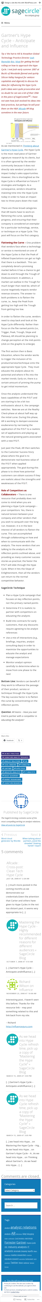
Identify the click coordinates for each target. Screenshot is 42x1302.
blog (18, 61)
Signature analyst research (16, 757)
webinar (26, 1263)
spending (22, 1259)
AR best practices (11, 754)
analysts (8, 1234)
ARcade (22, 108)
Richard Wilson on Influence (26, 985)
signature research (12, 783)
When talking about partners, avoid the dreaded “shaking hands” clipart (32, 840)
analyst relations (12, 761)
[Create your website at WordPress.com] (21, 2)
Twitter (14, 1262)
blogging (30, 1234)
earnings (29, 1238)
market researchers (12, 779)
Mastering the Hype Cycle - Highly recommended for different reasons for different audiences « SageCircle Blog (30, 940)
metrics (29, 1255)
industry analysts (12, 772)
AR (26, 761)
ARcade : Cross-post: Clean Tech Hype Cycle (15, 869)
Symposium (29, 1259)
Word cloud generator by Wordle (10, 837)
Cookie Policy (14, 1292)
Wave (21, 1263)
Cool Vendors (10, 765)
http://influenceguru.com (19, 1026)
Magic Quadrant (11, 776)
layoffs (30, 1251)
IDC (6, 1247)
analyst (7, 1228)
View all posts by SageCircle (13, 825)
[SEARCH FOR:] (21, 1205)
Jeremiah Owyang (20, 1251)
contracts (11, 1238)
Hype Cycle (20, 768)
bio (12, 61)
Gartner (8, 768)
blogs (6, 1238)
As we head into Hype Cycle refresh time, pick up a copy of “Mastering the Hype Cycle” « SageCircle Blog (28, 1054)
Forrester (25, 765)
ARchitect (19, 1234)
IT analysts (30, 772)
